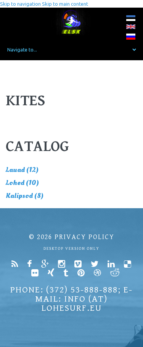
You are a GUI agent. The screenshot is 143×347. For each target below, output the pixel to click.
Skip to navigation (20, 3)
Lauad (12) (22, 170)
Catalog (37, 146)
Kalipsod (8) (24, 196)
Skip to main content (65, 3)
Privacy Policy (84, 237)
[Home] (71, 21)
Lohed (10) (22, 183)
